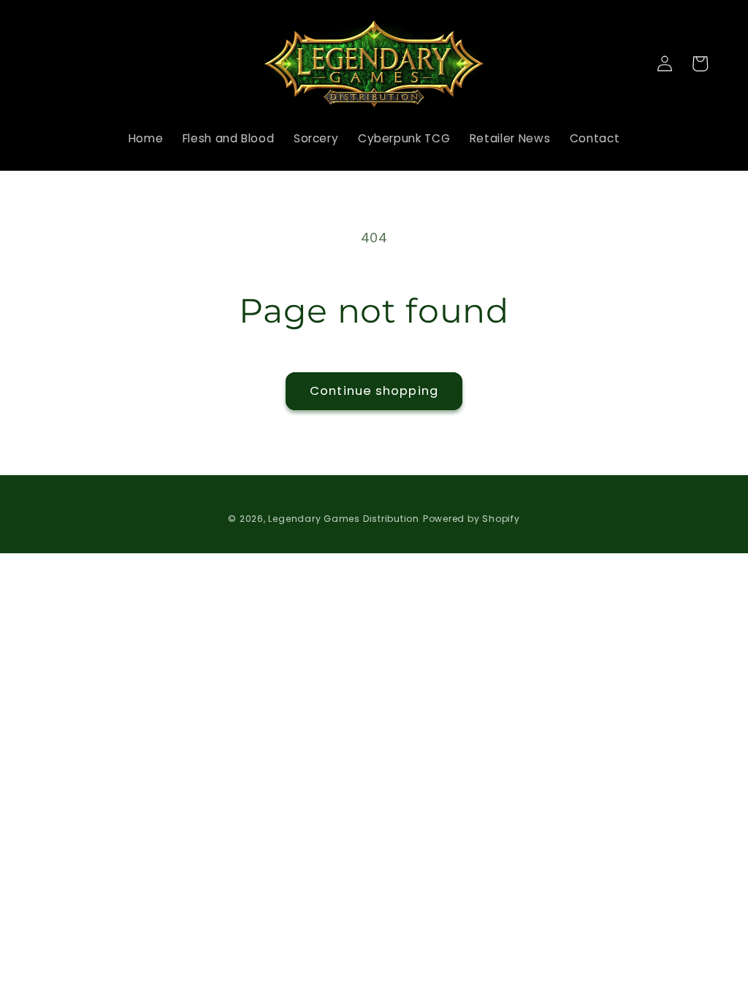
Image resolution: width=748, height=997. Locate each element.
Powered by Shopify (471, 518)
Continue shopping (374, 390)
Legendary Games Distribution (343, 518)
